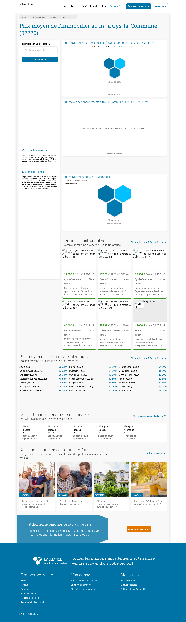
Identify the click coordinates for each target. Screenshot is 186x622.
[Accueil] (30, 6)
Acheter (75, 6)
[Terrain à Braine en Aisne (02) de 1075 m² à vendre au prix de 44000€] (150, 311)
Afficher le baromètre (138, 529)
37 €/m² (163, 386)
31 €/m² (113, 371)
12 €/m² (113, 378)
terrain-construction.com (114, 94)
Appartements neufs (31, 598)
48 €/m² (163, 375)
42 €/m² (113, 390)
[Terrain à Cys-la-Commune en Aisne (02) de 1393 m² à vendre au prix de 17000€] (79, 260)
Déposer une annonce (138, 6)
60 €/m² (63, 367)
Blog (104, 6)
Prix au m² (115, 6)
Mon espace (160, 6)
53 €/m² (63, 371)
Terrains (25, 589)
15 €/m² (113, 382)
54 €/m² (163, 367)
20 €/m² (163, 382)
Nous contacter (128, 580)
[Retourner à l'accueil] (44, 560)
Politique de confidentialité (133, 589)
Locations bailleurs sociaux (34, 602)
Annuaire (94, 6)
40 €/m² (113, 375)
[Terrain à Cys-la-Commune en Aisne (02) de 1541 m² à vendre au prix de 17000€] (114, 260)
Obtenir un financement (82, 585)
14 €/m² (63, 386)
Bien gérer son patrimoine (83, 589)
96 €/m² (63, 382)
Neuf (84, 6)
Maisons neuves (29, 593)
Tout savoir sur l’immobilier (84, 580)
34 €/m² (63, 390)
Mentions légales (129, 585)
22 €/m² (163, 378)
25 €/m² (63, 375)
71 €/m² (163, 390)
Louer (65, 6)
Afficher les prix (40, 59)
